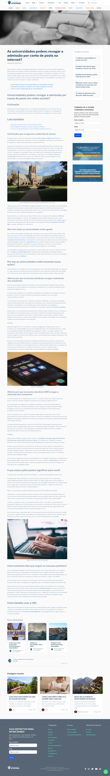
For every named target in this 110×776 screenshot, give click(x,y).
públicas (23, 256)
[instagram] (89, 768)
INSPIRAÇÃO (43, 8)
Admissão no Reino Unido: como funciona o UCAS (26, 125)
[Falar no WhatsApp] (105, 771)
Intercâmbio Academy (74, 735)
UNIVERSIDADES (33, 8)
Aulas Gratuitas (91, 735)
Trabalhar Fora (52, 753)
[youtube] (96, 768)
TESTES (50, 8)
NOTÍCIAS (99, 8)
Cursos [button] (41, 3)
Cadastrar (78, 135)
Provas (50, 735)
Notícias (50, 756)
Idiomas (50, 732)
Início (27, 3)
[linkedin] (100, 768)
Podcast (88, 732)
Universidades (52, 737)
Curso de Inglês (72, 732)
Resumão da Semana (54, 745)
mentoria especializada (32, 611)
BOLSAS (11, 8)
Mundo (50, 748)
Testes (50, 743)
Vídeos (66, 3)
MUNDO (70, 8)
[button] (36, 2)
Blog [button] (33, 3)
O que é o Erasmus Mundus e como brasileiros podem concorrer (31, 129)
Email (76, 126)
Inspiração (51, 740)
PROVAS (24, 8)
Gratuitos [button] (51, 3)
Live (59, 3)
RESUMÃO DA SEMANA (60, 8)
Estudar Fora (52, 751)
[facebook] (85, 768)
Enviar (11, 757)
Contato (81, 3)
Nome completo (79, 120)
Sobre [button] (73, 3)
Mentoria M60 (71, 729)
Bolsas (50, 729)
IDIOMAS (18, 8)
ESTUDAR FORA (79, 8)
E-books (88, 729)
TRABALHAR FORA (90, 8)
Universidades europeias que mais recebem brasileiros (28, 127)
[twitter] (92, 768)
